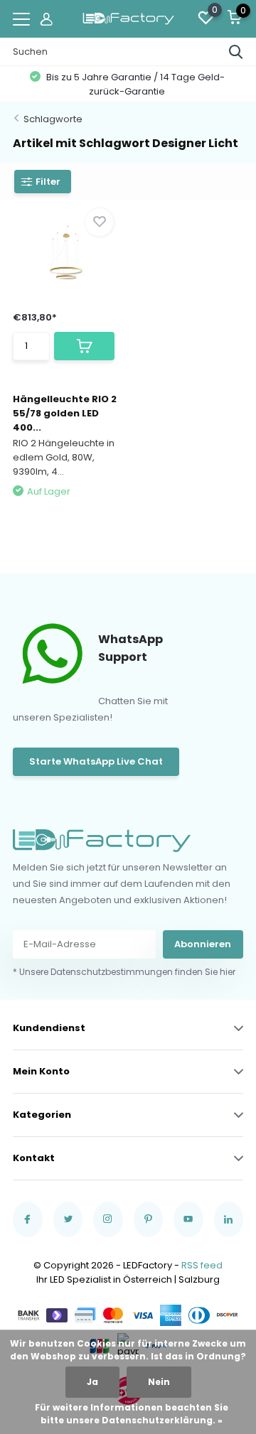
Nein (159, 1382)
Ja (92, 1382)
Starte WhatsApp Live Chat (96, 761)
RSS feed (202, 1265)
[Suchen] (236, 52)
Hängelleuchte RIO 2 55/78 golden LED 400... (65, 413)
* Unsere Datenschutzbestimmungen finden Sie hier (124, 972)
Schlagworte (52, 119)
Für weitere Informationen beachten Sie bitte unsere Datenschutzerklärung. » (131, 1413)
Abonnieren (202, 944)
